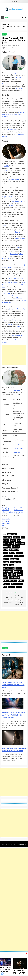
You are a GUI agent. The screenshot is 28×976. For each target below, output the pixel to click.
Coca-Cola (10, 114)
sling (9, 574)
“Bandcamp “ (12, 130)
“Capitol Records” (7, 197)
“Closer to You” (14, 254)
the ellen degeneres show (9, 580)
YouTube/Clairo (17, 452)
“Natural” (13, 320)
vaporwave (12, 587)
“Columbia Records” (16, 201)
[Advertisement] (14, 355)
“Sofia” (21, 254)
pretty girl (18, 568)
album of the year (12, 534)
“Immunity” (5, 84)
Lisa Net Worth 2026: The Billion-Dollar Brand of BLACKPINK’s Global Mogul (13, 684)
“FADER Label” (19, 88)
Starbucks (17, 114)
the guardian (6, 584)
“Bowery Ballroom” (19, 238)
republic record (18, 571)
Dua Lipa (17, 232)
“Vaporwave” (6, 170)
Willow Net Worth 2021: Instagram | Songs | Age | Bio (19, 510)
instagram (5, 562)
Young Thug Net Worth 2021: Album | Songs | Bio (7, 510)
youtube (19, 587)
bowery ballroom (20, 543)
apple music (17, 537)
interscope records (15, 562)
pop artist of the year (8, 568)
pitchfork (11, 565)
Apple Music (5, 258)
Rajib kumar (7, 46)
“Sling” (18, 326)
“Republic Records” (16, 335)
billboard (13, 540)
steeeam (5, 577)
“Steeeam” (5, 320)
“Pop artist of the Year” (10, 282)
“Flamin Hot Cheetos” (14, 179)
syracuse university (14, 577)
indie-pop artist (20, 309)
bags (23, 537)
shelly (4, 574)
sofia (14, 574)
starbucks (20, 574)
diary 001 (12, 553)
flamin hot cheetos (8, 556)
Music (4, 34)
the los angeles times (17, 584)
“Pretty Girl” (18, 77)
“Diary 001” (5, 225)
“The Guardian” (6, 293)
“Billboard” (19, 298)
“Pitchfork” (12, 296)
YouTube (6, 166)
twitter (5, 587)
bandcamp (5, 540)
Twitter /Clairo (17, 445)
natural (5, 565)
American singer (12, 73)
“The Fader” (11, 205)
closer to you (16, 546)
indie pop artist (14, 559)
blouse (19, 540)
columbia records (14, 549)
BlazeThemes (23, 844)
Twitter (21, 388)
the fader (20, 580)
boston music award (8, 543)
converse (5, 553)
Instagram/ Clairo (17, 448)
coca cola (5, 549)
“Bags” (17, 247)
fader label (19, 553)
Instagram (17, 390)
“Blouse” (9, 324)
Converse (5, 116)
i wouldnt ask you (19, 556)
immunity (5, 559)
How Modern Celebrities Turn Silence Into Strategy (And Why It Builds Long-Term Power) (13, 715)
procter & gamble (7, 571)
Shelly (11, 309)
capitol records (7, 546)
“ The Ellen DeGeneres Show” (16, 278)
